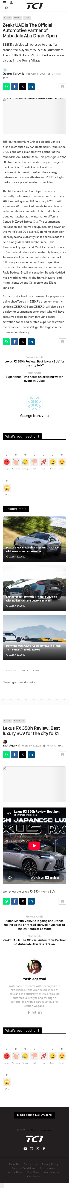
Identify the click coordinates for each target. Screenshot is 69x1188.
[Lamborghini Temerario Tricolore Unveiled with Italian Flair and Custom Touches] (34, 588)
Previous (11, 671)
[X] (37, 1149)
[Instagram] (34, 1013)
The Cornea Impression (39, 1130)
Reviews (19, 721)
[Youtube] (25, 1149)
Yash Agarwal (11, 745)
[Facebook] (29, 1013)
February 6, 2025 (36, 74)
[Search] (6, 8)
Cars (7, 18)
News (17, 18)
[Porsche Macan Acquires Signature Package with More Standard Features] (34, 539)
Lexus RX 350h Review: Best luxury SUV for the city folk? (31, 730)
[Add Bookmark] (62, 86)
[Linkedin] (40, 1013)
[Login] (11, 2)
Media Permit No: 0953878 (34, 1115)
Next (24, 671)
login (13, 682)
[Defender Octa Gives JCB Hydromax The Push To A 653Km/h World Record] (34, 637)
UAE (27, 18)
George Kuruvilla (13, 73)
